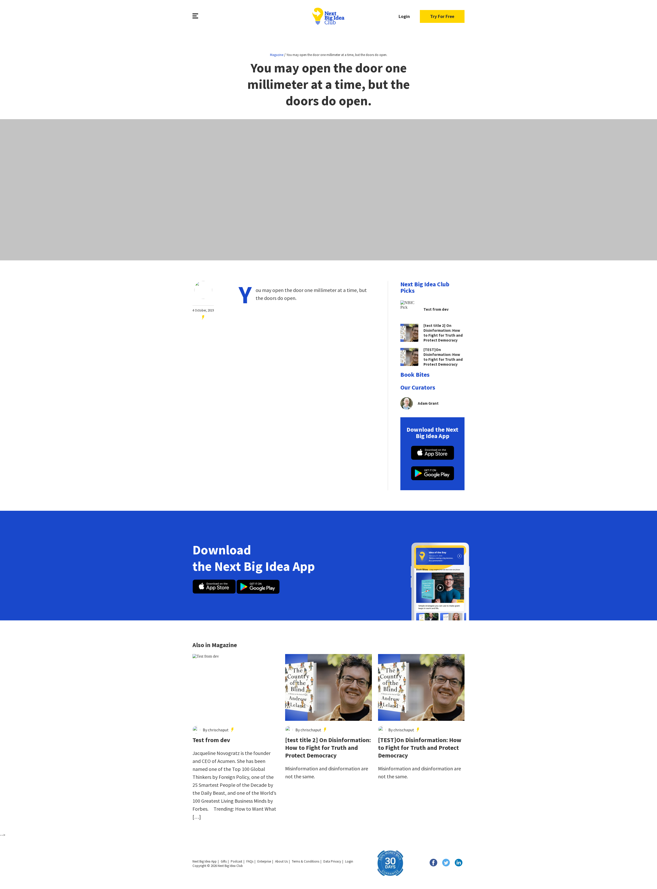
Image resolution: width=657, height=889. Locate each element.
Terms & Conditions (305, 861)
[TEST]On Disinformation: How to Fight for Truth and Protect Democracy (419, 747)
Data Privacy (332, 861)
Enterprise (264, 861)
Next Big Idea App (204, 861)
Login (404, 16)
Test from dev (211, 740)
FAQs (249, 861)
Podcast (236, 861)
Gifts (224, 861)
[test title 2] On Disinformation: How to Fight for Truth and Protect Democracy (328, 747)
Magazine (276, 55)
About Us (281, 861)
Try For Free (442, 16)
